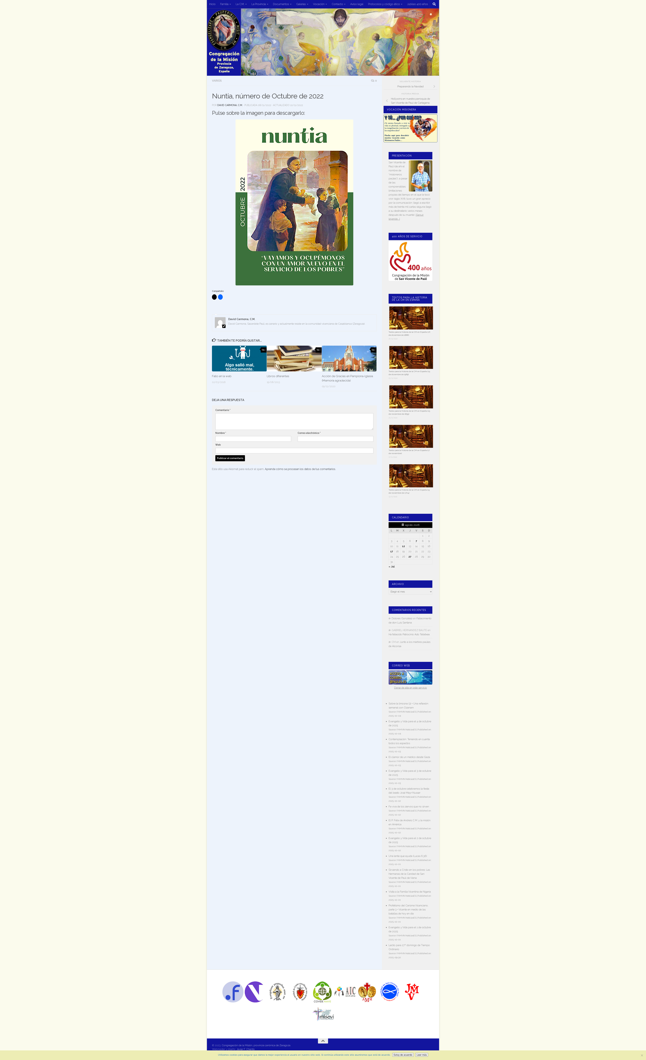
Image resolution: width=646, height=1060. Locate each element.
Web (218, 444)
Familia (224, 4)
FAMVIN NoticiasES (406, 711)
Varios (217, 80)
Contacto (337, 4)
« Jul (392, 566)
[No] (641, 1055)
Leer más (422, 1054)
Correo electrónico (309, 433)
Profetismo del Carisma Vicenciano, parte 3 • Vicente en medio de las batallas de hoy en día (408, 909)
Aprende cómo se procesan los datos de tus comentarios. (300, 469)
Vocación (319, 4)
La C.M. (240, 4)
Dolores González (402, 618)
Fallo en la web (221, 376)
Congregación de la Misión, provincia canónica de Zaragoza (256, 1045)
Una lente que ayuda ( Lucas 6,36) (408, 856)
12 (403, 546)
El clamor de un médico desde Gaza (409, 757)
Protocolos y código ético (384, 4)
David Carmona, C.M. (230, 105)
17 (391, 551)
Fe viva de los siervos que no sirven (409, 806)
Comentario (222, 410)
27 (409, 556)
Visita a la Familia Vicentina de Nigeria (410, 891)
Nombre (220, 433)
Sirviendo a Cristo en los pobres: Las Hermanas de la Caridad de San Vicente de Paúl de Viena (409, 873)
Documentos (281, 4)
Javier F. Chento (246, 1049)
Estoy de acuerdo (403, 1054)
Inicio (212, 4)
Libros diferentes (278, 376)
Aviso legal (356, 4)
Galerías (301, 4)
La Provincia (259, 4)
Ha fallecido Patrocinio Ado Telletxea (409, 634)
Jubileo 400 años (417, 4)
